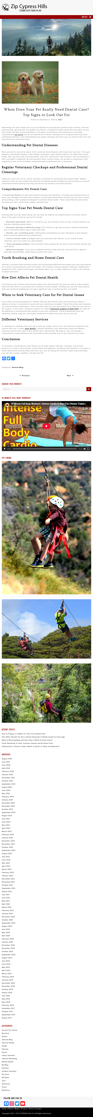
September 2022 (8, 850)
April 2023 (6, 828)
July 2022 (6, 857)
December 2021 (8, 879)
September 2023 (8, 812)
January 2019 (7, 980)
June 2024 (6, 790)
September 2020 (8, 923)
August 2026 (7, 759)
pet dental (19, 134)
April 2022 (6, 866)
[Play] (5, 449)
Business (5, 1033)
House (4, 1052)
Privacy (24, 1109)
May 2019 (6, 967)
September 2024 (8, 784)
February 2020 (8, 939)
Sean (60, 120)
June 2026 (6, 765)
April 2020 (6, 936)
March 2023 (7, 831)
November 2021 (8, 882)
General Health (8, 1043)
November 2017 (8, 1008)
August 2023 (7, 815)
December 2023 (8, 803)
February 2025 (8, 771)
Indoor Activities (8, 1055)
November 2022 (8, 844)
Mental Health (7, 1062)
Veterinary (6, 1084)
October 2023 (7, 809)
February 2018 (8, 1005)
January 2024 (7, 800)
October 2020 (7, 920)
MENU (85, 17)
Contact (38, 1109)
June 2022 (6, 860)
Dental (4, 1036)
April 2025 (6, 768)
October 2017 (7, 1011)
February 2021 (8, 910)
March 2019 (7, 973)
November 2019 (8, 948)
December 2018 (8, 983)
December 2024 (8, 778)
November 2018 (8, 986)
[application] (46, 426)
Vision (4, 1087)
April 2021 (6, 904)
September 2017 (8, 1015)
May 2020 (6, 932)
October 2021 (7, 885)
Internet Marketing (9, 1058)
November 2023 (8, 806)
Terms (31, 1109)
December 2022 (8, 841)
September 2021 (8, 888)
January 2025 (7, 774)
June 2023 (6, 822)
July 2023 (6, 819)
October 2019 (7, 951)
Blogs (17, 1109)
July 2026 (6, 762)
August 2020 (7, 926)
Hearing (5, 1049)
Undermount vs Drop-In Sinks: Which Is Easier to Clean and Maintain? (31, 746)
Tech (4, 1081)
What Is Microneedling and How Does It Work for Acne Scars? (27, 740)
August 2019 (7, 958)
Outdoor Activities (9, 1071)
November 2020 (8, 917)
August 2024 (7, 787)
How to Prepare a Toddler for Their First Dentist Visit (23, 734)
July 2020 (6, 929)
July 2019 (6, 961)
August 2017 (7, 1018)
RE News (5, 1077)
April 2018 (6, 1002)
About (10, 1109)
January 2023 (7, 838)
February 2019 (8, 977)
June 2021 (6, 898)
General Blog (17, 367)
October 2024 (7, 781)
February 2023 (8, 834)
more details (30, 328)
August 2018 (7, 992)
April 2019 (6, 970)
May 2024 (6, 793)
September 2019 (8, 955)
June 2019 (6, 964)
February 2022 (8, 872)
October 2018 (7, 989)
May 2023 (6, 825)
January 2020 (7, 942)
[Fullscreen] (88, 449)
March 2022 (7, 869)
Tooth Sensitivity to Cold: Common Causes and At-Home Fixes (27, 743)
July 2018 (6, 996)
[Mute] (84, 449)
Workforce (6, 1090)
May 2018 (6, 999)
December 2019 (8, 945)
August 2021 (7, 891)
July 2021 (6, 894)
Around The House (9, 1030)
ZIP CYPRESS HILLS (24, 1113)
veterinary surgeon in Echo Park (64, 309)
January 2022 (7, 876)
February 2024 (8, 797)
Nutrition (5, 1068)
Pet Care (5, 1074)
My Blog (5, 1065)
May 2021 (6, 901)
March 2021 (7, 907)
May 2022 (6, 863)
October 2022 (7, 847)
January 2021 (7, 913)
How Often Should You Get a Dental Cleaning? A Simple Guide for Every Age (33, 737)
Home (4, 1109)
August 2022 (7, 853)
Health (4, 1046)
